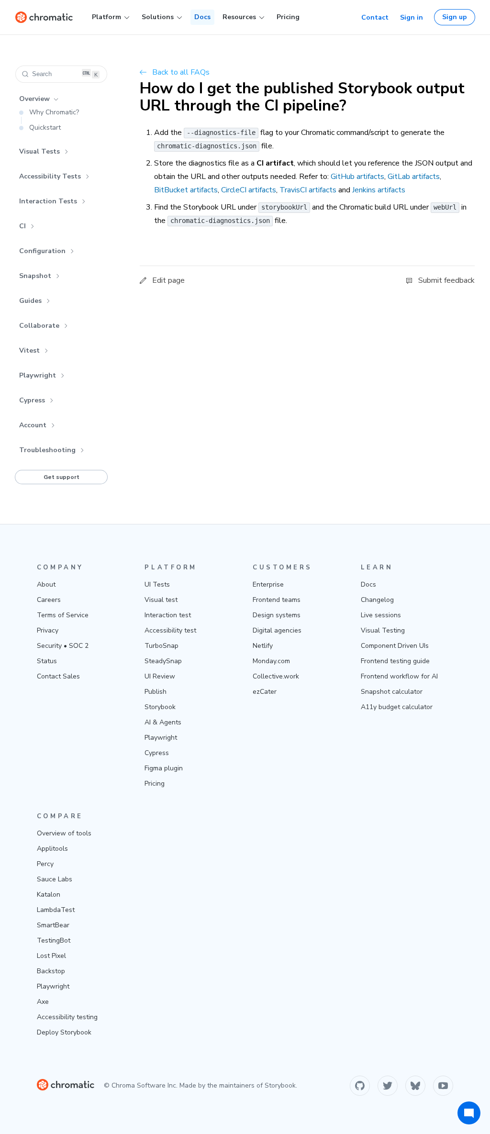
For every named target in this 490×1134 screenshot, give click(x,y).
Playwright (37, 375)
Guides (30, 300)
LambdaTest (56, 909)
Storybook (160, 707)
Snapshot (35, 275)
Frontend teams (277, 599)
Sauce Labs (54, 879)
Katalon (48, 894)
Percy (45, 863)
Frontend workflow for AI (399, 676)
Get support (61, 477)
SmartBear (53, 925)
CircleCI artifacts (248, 190)
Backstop (51, 971)
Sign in (411, 17)
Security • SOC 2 (63, 645)
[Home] (44, 17)
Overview (34, 98)
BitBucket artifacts (186, 190)
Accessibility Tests (50, 176)
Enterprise (268, 584)
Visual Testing (383, 630)
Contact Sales (58, 676)
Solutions (158, 17)
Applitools (52, 848)
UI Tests (157, 584)
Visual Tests (39, 151)
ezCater (265, 691)
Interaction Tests (48, 201)
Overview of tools (64, 833)
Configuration (42, 251)
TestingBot (53, 940)
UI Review (160, 676)
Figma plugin (164, 768)
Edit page (168, 280)
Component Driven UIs (395, 645)
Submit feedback (446, 280)
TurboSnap (161, 645)
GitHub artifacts (357, 176)
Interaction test (168, 615)
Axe (43, 1001)
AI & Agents (163, 722)
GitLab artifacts (414, 176)
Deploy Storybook (64, 1032)
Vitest (29, 350)
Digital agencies (277, 630)
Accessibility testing (67, 1017)
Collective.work (276, 676)
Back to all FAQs (181, 72)
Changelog (377, 599)
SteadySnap (163, 661)
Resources (239, 17)
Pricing (288, 17)
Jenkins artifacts (378, 190)
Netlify (263, 645)
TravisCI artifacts (307, 190)
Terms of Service (63, 615)
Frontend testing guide (395, 661)
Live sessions (381, 615)
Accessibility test (170, 630)
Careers (49, 599)
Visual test (161, 599)
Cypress (32, 400)
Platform (106, 17)
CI (22, 226)
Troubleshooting (47, 450)
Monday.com (271, 661)
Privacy (47, 630)
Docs (202, 17)
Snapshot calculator (392, 691)
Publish (156, 691)
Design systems (277, 615)
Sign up (454, 17)
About (46, 584)
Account (32, 425)
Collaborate (39, 325)
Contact (375, 17)
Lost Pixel (51, 955)
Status (47, 661)
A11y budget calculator (397, 707)
